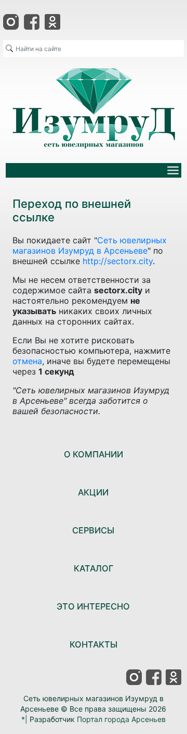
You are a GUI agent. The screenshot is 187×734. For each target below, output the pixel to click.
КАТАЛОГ (93, 568)
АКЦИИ (93, 492)
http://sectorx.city (118, 261)
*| (24, 719)
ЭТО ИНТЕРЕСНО (93, 606)
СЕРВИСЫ (93, 530)
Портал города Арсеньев (121, 719)
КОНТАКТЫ (93, 644)
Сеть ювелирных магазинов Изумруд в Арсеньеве (89, 245)
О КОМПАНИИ (93, 454)
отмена (27, 361)
